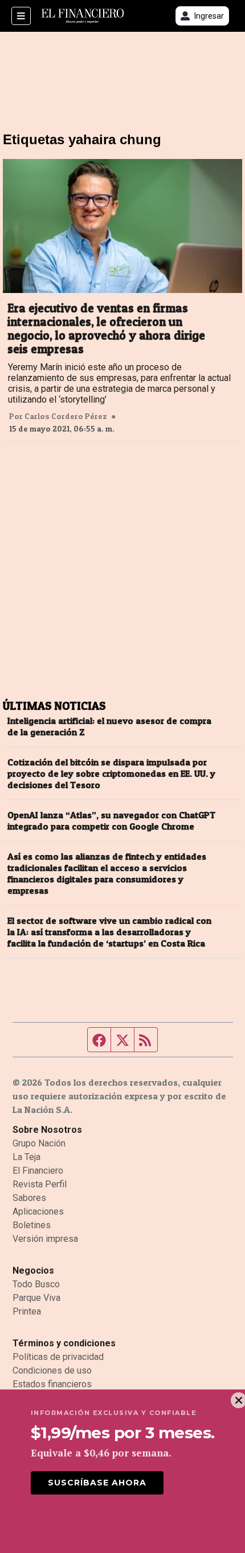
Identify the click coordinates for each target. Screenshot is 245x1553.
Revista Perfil (40, 1184)
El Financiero (38, 1170)
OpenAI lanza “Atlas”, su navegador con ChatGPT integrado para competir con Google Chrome (111, 820)
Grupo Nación (39, 1143)
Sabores (29, 1197)
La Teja (26, 1157)
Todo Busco (36, 1284)
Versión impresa (45, 1238)
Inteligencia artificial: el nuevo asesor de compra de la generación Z (109, 726)
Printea (27, 1311)
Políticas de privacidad (58, 1356)
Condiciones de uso (52, 1370)
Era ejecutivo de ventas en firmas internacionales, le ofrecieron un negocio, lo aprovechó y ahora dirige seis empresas (106, 329)
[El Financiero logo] (82, 16)
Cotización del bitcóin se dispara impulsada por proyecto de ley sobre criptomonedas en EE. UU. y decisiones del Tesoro (111, 773)
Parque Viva (36, 1297)
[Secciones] (21, 16)
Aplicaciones (38, 1211)
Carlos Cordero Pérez (65, 416)
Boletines (32, 1225)
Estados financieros (52, 1384)
